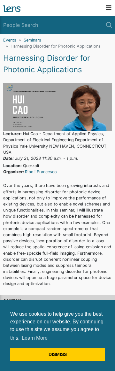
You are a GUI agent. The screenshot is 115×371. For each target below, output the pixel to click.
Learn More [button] (35, 338)
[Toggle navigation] (108, 8)
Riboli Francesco (41, 171)
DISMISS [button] (58, 354)
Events (9, 40)
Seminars (32, 40)
